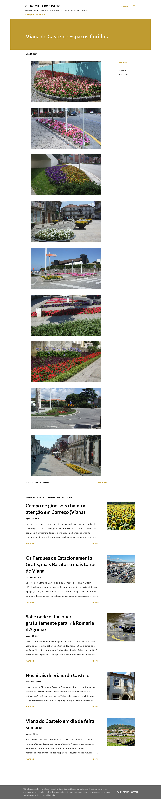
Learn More (122, 792)
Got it (134, 792)
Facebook (40, 14)
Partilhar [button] (123, 62)
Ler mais (95, 543)
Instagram (30, 14)
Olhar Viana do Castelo (42, 6)
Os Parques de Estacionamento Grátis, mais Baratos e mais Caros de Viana (61, 564)
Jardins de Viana (124, 75)
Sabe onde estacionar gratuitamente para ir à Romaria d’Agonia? (60, 623)
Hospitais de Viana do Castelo (57, 675)
